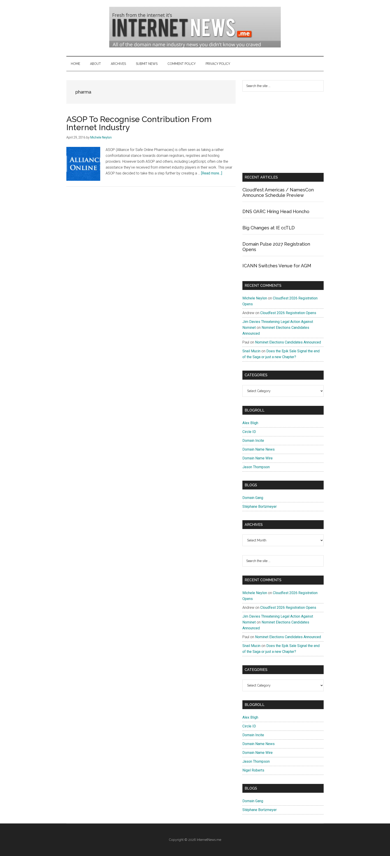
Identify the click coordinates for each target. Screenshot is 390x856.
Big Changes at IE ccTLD (268, 227)
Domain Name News (258, 449)
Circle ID (249, 432)
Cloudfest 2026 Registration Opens (288, 313)
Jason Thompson (256, 467)
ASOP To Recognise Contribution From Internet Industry (139, 123)
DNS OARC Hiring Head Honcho (275, 211)
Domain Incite (253, 440)
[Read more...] (211, 173)
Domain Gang (252, 498)
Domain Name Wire (257, 458)
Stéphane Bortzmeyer (259, 506)
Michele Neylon (254, 298)
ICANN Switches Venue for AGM (276, 265)
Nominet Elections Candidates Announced (288, 342)
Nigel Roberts (253, 770)
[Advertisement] (283, 132)
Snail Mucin (251, 351)
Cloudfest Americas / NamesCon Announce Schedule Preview (278, 192)
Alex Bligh (250, 423)
